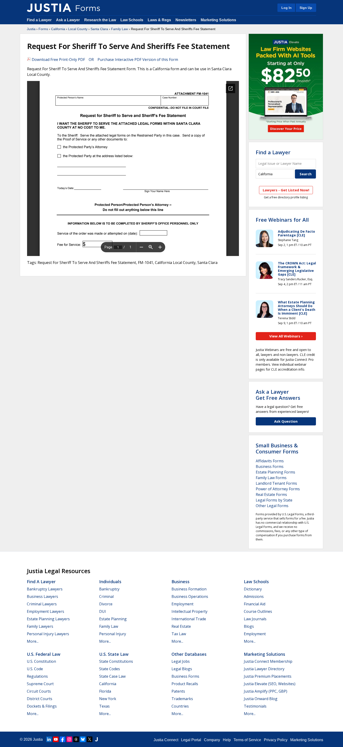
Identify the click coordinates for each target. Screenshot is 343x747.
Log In (286, 8)
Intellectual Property (189, 611)
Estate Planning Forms (275, 472)
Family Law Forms (271, 477)
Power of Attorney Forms (278, 488)
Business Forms (270, 466)
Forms (43, 29)
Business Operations (190, 596)
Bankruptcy (109, 589)
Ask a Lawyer (68, 20)
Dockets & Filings (42, 706)
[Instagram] (69, 739)
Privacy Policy (275, 740)
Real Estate (181, 626)
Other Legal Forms (272, 505)
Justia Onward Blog (260, 698)
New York (107, 698)
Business (180, 581)
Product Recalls (185, 683)
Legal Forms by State (274, 500)
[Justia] (49, 8)
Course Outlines (258, 611)
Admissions (254, 596)
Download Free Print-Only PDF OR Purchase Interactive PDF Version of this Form (104, 59)
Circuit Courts (39, 691)
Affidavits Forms (270, 460)
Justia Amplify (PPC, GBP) (265, 691)
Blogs (249, 626)
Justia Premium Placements (267, 676)
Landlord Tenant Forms (276, 483)
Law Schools (131, 20)
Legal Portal (191, 740)
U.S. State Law (114, 654)
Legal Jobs (181, 661)
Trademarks (182, 698)
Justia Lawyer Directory (264, 668)
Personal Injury (112, 633)
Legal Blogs (182, 668)
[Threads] (76, 739)
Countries (180, 706)
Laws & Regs (159, 20)
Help (227, 740)
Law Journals (255, 618)
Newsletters (185, 20)
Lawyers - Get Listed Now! (286, 190)
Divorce (105, 604)
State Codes (109, 668)
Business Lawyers (42, 596)
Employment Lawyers (45, 611)
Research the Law (100, 20)
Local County (78, 29)
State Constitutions (116, 661)
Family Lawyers (40, 626)
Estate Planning (113, 618)
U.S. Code (35, 668)
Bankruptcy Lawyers (45, 589)
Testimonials (255, 706)
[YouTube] (56, 739)
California (58, 29)
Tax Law (179, 633)
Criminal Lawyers (42, 604)
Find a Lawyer (39, 20)
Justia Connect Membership (268, 661)
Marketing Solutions (218, 20)
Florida (105, 691)
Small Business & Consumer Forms (277, 448)
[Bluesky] (83, 739)
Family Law (119, 29)
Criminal (106, 596)
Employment (182, 604)
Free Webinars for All (282, 220)
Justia (31, 29)
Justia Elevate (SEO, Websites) (269, 683)
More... (32, 641)
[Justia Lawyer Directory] (96, 739)
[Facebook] (62, 739)
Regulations (37, 676)
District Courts (39, 698)
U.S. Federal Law (43, 654)
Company (212, 740)
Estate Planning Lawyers (48, 618)
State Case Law (112, 676)
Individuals (110, 581)
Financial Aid (254, 604)
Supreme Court (40, 683)
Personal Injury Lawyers (48, 633)
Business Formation (189, 589)
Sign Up (306, 8)
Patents (178, 691)
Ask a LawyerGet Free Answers (278, 394)
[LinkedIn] (49, 739)
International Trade (189, 618)
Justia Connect (166, 740)
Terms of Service (247, 740)
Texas (104, 706)
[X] (89, 739)
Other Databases (189, 654)
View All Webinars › (286, 336)
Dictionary (253, 589)
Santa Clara (99, 29)
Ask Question (286, 421)
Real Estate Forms (271, 494)
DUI (102, 611)
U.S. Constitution (41, 661)
